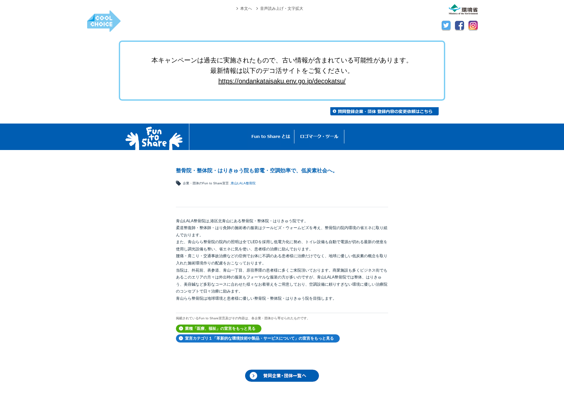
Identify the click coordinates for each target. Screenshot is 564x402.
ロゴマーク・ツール (319, 137)
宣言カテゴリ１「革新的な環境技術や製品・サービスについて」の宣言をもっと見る (259, 338)
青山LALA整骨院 (243, 183)
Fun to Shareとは (270, 137)
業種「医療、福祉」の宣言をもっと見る (220, 328)
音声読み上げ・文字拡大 (281, 8)
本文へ (246, 8)
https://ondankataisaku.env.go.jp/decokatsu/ (282, 81)
